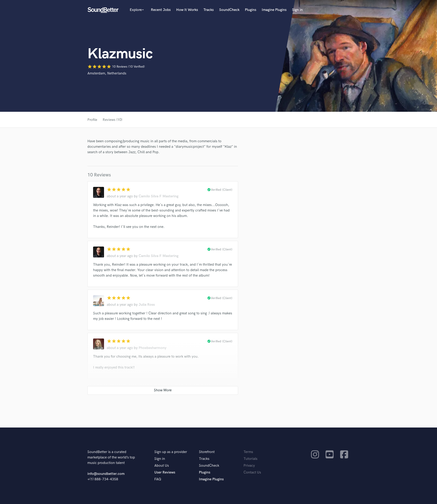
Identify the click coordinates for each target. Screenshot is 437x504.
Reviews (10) (112, 120)
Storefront (207, 452)
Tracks (208, 10)
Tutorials (250, 459)
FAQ (157, 479)
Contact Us (252, 472)
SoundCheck (229, 10)
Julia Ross (147, 305)
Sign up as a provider (170, 452)
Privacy (249, 465)
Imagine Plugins (274, 10)
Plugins (250, 10)
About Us (161, 465)
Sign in (297, 10)
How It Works (187, 10)
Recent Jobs (161, 10)
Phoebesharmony (152, 348)
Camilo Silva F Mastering (158, 196)
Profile (92, 120)
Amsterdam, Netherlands (106, 73)
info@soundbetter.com (105, 474)
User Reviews (164, 472)
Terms (248, 452)
